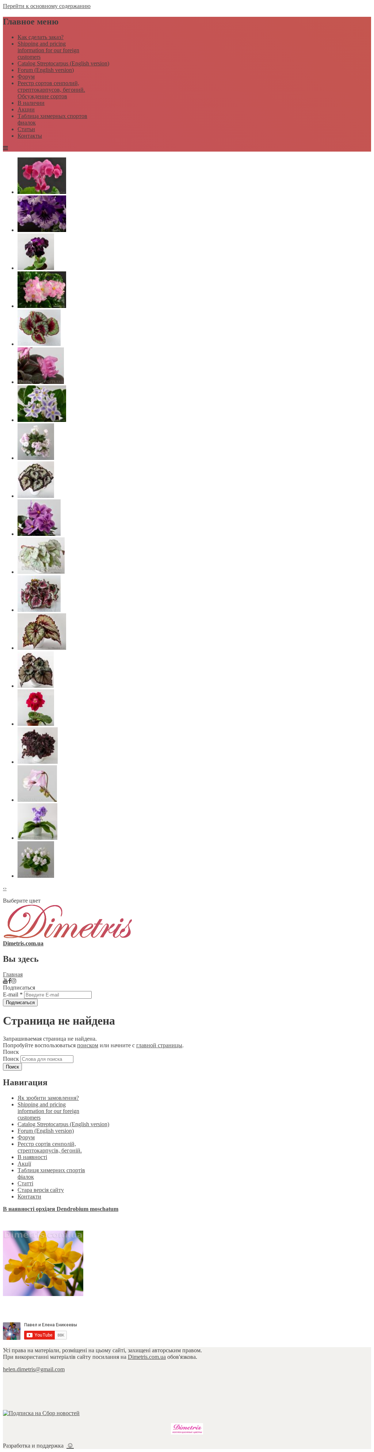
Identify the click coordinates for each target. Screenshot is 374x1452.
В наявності (32, 1157)
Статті (25, 1183)
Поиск (11, 1059)
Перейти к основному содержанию (47, 6)
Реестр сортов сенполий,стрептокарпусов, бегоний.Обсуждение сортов (51, 89)
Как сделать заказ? (41, 37)
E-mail (13, 994)
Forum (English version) (46, 70)
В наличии (31, 103)
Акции (26, 109)
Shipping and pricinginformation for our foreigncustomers (48, 50)
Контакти (29, 1196)
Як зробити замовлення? (48, 1098)
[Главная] (68, 937)
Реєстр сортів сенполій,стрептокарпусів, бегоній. (50, 1147)
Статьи (26, 129)
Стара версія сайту (41, 1190)
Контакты (30, 136)
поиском (87, 1045)
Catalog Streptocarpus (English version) (63, 63)
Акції (24, 1164)
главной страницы (159, 1045)
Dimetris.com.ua (147, 1357)
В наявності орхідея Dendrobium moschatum (60, 1209)
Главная (13, 974)
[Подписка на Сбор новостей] (41, 1413)
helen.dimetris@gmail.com (34, 1369)
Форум (26, 76)
